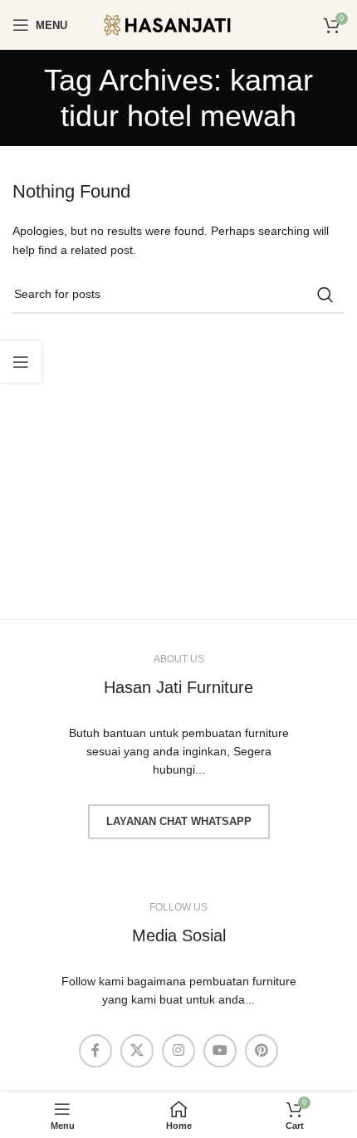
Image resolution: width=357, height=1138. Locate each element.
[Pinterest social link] (261, 1050)
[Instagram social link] (178, 1050)
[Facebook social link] (95, 1050)
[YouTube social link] (220, 1050)
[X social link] (137, 1050)
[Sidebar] (21, 362)
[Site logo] (178, 24)
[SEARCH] (325, 295)
